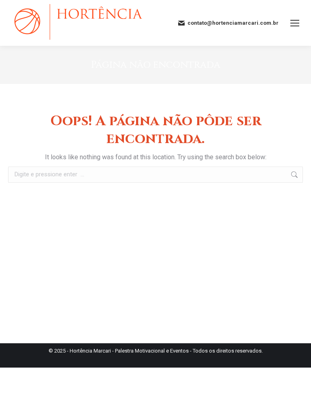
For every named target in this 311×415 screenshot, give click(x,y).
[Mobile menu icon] (295, 23)
